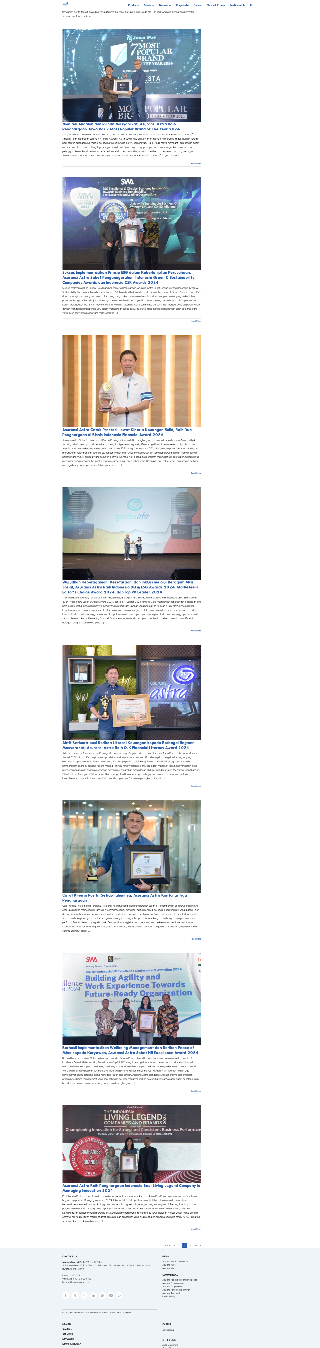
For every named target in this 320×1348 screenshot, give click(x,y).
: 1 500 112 (74, 1275)
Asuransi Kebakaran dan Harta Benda (179, 1280)
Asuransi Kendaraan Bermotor (176, 1290)
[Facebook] (65, 1295)
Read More (196, 163)
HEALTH (66, 1324)
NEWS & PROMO (71, 1344)
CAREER (166, 1324)
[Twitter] (75, 1295)
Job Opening (168, 1330)
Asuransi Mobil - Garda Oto (175, 1261)
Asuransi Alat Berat (171, 1293)
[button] (251, 5)
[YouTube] (111, 1295)
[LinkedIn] (93, 1295)
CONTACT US (69, 1256)
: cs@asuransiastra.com (78, 1282)
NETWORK (68, 1339)
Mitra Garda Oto (170, 1345)
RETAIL (166, 1256)
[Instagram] (84, 1295)
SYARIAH (67, 1329)
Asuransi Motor (169, 1265)
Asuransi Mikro (169, 1268)
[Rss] (102, 1295)
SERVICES (67, 1334)
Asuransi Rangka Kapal (173, 1286)
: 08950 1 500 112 (82, 1279)
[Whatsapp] (119, 1295)
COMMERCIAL (170, 1274)
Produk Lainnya (169, 1296)
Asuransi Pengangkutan (173, 1283)
